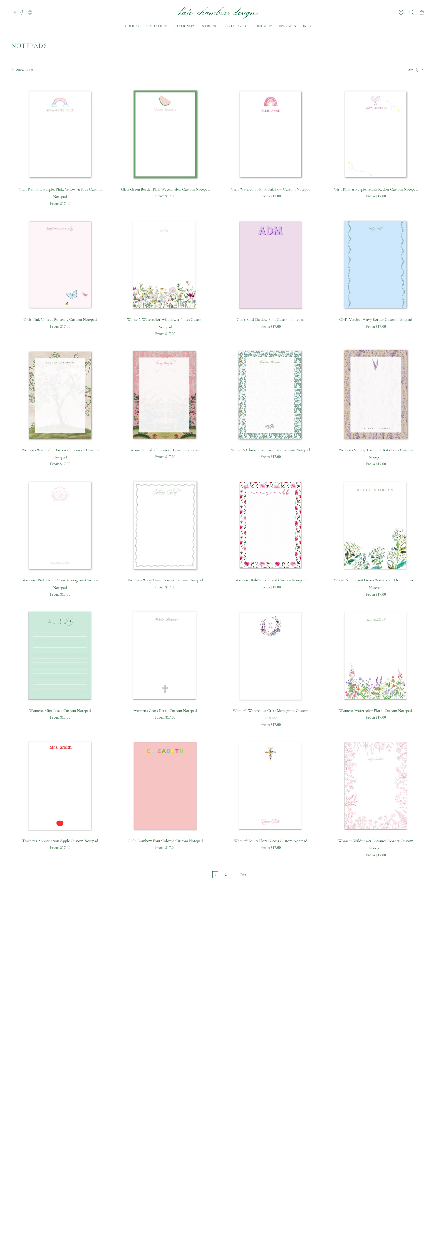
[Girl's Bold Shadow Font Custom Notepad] (271, 264)
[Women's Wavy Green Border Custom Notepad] (165, 525)
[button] (132, 26)
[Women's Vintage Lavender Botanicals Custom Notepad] (376, 395)
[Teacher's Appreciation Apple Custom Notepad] (60, 786)
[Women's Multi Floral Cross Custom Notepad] (271, 786)
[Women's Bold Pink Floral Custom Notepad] (271, 525)
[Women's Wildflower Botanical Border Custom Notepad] (376, 786)
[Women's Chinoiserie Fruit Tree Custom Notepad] (271, 395)
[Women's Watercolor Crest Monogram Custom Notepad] (271, 655)
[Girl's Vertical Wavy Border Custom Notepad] (376, 264)
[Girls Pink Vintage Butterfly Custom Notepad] (60, 264)
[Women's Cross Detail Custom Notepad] (165, 655)
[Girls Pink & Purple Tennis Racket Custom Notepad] (376, 134)
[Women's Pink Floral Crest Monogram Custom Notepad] (60, 525)
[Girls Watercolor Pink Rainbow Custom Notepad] (271, 134)
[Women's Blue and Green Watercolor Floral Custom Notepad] (376, 525)
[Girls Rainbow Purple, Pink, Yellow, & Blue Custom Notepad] (60, 134)
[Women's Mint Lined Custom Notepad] (60, 655)
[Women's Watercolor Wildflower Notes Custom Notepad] (165, 264)
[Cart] (422, 12)
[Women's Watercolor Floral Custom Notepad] (376, 655)
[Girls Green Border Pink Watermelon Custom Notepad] (165, 134)
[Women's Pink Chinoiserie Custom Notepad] (165, 395)
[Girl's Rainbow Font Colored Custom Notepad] (165, 786)
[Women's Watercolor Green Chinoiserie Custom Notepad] (60, 395)
